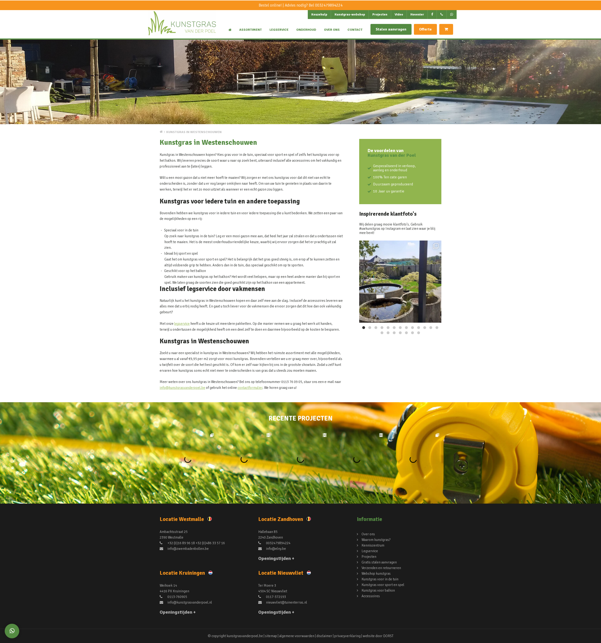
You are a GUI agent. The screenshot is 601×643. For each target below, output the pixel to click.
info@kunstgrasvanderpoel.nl (189, 602)
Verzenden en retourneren (381, 568)
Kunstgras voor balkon (378, 590)
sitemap (271, 636)
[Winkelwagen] (446, 29)
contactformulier (250, 388)
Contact (354, 30)
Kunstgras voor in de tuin (380, 579)
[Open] (400, 282)
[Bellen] (442, 14)
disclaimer (324, 636)
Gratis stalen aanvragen (379, 562)
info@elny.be (275, 549)
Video (399, 14)
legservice (182, 324)
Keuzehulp (319, 14)
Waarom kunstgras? (376, 540)
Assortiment (250, 30)
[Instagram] (435, 317)
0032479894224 (329, 5)
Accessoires (371, 596)
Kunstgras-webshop (350, 14)
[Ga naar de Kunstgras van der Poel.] (161, 131)
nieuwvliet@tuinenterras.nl (286, 602)
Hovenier (417, 14)
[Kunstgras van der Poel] (182, 27)
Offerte (425, 29)
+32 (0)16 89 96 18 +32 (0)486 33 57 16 (196, 543)
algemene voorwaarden (296, 636)
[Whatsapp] (12, 631)
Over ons (332, 30)
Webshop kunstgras (376, 573)
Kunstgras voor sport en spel (383, 585)
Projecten (379, 14)
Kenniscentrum (373, 545)
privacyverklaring (347, 636)
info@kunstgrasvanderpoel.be (182, 388)
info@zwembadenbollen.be (188, 549)
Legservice (279, 30)
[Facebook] (432, 14)
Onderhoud (306, 30)
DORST (388, 636)
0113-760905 (177, 597)
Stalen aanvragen (391, 29)
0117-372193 (275, 597)
